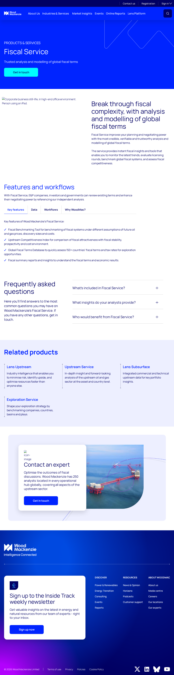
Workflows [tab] (51, 209)
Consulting (101, 596)
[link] (87, 550)
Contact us (129, 3)
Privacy (69, 669)
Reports (99, 607)
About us (153, 585)
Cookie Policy (96, 669)
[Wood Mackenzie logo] (12, 13)
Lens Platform (136, 13)
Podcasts (128, 596)
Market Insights (82, 13)
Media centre (155, 590)
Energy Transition (104, 590)
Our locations (155, 602)
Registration (148, 3)
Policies (81, 669)
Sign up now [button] (27, 629)
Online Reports (115, 13)
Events (99, 13)
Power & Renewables (106, 585)
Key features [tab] (15, 209)
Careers (152, 596)
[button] (167, 13)
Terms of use (54, 669)
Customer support (133, 602)
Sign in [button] (167, 3)
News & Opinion (131, 585)
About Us (34, 13)
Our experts (154, 607)
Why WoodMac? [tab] (75, 209)
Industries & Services (55, 13)
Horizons (127, 590)
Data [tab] (34, 209)
